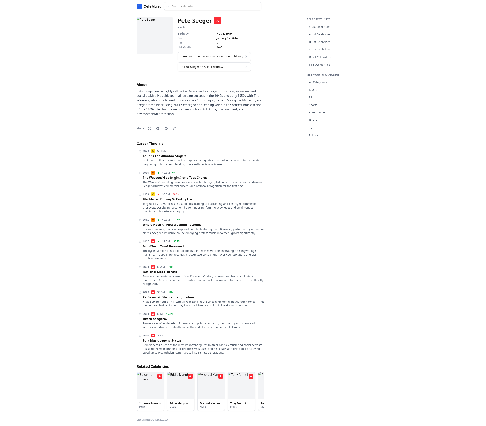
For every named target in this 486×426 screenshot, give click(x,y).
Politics (313, 135)
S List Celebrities (319, 26)
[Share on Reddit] (166, 128)
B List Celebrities (319, 42)
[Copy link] (174, 128)
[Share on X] (149, 128)
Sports (313, 105)
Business (314, 120)
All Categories (318, 82)
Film (311, 97)
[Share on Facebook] (158, 128)
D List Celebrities (320, 57)
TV (310, 127)
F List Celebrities (319, 64)
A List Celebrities (319, 34)
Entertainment (318, 112)
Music (181, 27)
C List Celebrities (319, 49)
